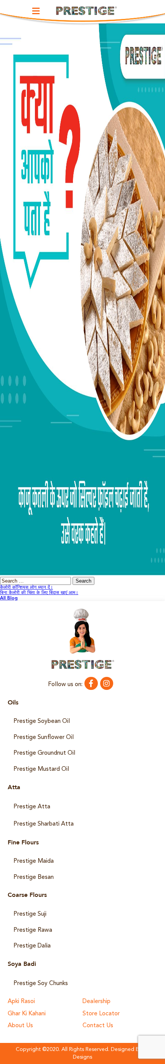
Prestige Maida (33, 861)
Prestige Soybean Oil (41, 721)
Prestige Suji (29, 914)
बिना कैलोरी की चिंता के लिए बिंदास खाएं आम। (39, 593)
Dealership (96, 1002)
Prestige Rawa (32, 930)
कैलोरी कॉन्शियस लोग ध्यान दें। (26, 587)
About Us (20, 1026)
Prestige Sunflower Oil (43, 737)
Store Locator (101, 1014)
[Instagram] (106, 683)
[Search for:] (36, 581)
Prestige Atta (31, 807)
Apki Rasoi (21, 1002)
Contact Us (97, 1026)
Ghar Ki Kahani (27, 1014)
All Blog (9, 598)
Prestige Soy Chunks (40, 983)
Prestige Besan (33, 877)
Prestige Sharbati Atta (43, 824)
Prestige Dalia (32, 946)
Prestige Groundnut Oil (44, 753)
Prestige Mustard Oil (41, 769)
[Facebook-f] (90, 683)
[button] (36, 11)
